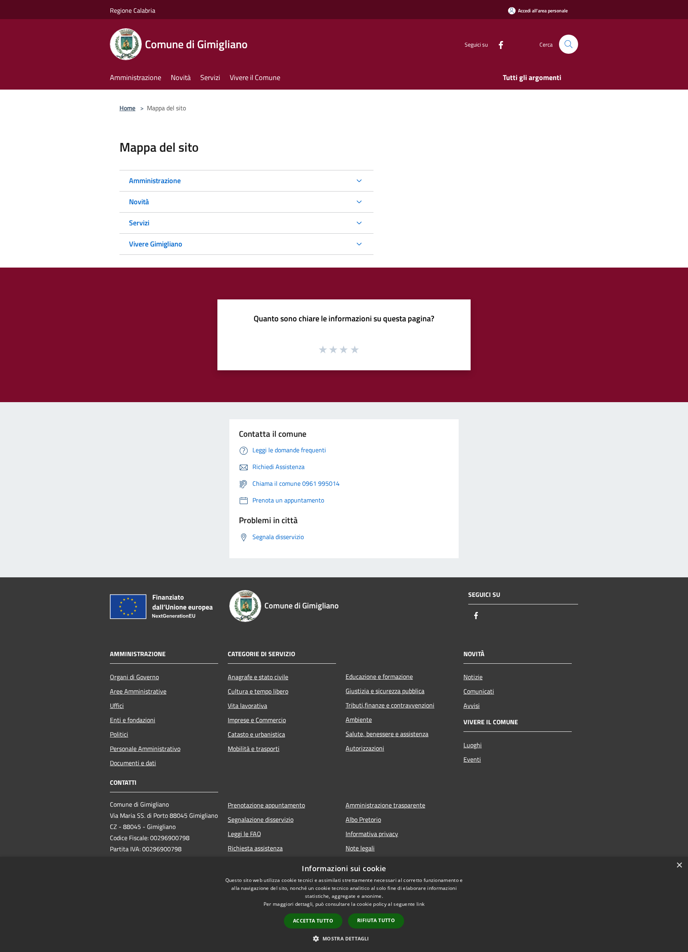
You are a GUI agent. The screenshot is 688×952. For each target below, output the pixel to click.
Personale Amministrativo (145, 748)
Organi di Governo (134, 677)
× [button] (679, 865)
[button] (344, 938)
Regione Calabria (132, 10)
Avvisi (471, 705)
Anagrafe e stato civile (258, 677)
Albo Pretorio (363, 819)
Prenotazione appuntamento (266, 805)
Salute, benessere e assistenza (387, 734)
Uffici (117, 705)
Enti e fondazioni (132, 720)
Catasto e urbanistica (256, 734)
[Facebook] (498, 44)
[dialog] (344, 904)
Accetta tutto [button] (313, 920)
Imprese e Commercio (257, 720)
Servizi (139, 222)
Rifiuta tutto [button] (376, 920)
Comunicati (478, 691)
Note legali (360, 848)
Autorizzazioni (365, 748)
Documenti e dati (133, 763)
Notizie (473, 677)
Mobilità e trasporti (254, 748)
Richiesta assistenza (255, 848)
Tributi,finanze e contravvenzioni (390, 705)
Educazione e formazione (379, 676)
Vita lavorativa (247, 705)
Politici (119, 734)
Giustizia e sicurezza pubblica (385, 691)
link (420, 904)
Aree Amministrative (138, 691)
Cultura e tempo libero (258, 691)
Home (127, 108)
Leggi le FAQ (244, 834)
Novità (139, 201)
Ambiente (359, 719)
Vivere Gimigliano (155, 243)
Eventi (472, 759)
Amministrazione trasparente (385, 805)
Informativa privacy (372, 834)
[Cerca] (568, 44)
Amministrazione (155, 180)
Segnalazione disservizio (260, 819)
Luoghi (472, 745)
